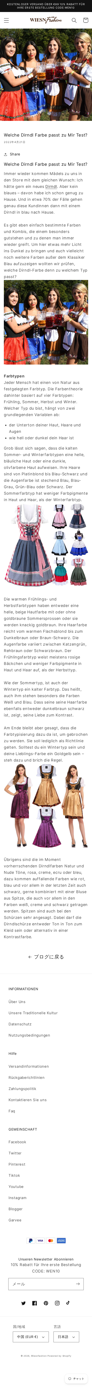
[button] (6, 20)
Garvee (15, 1220)
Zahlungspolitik (22, 1089)
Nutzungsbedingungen (29, 1035)
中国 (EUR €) (27, 1337)
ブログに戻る (49, 956)
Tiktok (14, 1175)
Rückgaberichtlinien (27, 1077)
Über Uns (17, 1002)
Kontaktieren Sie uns (28, 1100)
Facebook (17, 1142)
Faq (12, 1111)
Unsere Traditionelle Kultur (33, 1013)
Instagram (18, 1198)
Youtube (16, 1186)
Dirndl (51, 186)
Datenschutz (20, 1024)
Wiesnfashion (39, 1356)
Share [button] (15, 154)
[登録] (77, 1284)
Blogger (16, 1209)
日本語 (63, 1337)
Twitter (15, 1153)
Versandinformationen (29, 1066)
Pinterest (17, 1164)
